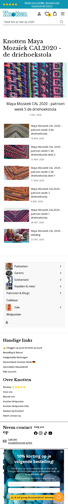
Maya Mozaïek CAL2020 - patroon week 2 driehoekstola (46, 192)
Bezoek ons (9, 396)
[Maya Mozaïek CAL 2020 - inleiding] (16, 236)
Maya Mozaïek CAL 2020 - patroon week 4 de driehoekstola (46, 129)
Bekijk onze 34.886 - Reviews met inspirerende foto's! (42, 4)
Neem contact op (12, 415)
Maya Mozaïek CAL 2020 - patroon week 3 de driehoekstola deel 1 (46, 171)
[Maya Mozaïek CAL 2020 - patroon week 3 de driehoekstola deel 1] (16, 173)
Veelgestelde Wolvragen (15, 357)
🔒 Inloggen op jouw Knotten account (22, 347)
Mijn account (9, 371)
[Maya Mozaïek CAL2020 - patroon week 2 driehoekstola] (16, 194)
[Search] (61, 22)
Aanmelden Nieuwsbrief (15, 366)
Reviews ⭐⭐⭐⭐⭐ (14, 387)
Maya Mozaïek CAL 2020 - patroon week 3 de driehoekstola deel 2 (46, 150)
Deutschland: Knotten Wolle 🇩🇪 (19, 362)
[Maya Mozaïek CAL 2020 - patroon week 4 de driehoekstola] (16, 131)
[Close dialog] (61, 452)
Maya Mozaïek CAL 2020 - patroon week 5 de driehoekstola (35, 106)
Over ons (7, 391)
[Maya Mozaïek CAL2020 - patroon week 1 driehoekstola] (16, 215)
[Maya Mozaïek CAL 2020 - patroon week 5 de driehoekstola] (35, 80)
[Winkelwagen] (55, 14)
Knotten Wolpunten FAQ (16, 406)
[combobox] (34, 22)
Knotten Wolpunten (13, 401)
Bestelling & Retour (13, 352)
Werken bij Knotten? (13, 411)
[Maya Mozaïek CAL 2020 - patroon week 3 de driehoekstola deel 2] (16, 152)
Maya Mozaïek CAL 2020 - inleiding (46, 232)
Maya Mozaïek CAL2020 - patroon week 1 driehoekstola (46, 213)
